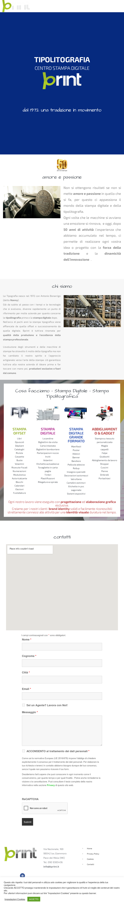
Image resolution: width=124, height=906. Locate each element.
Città (26, 672)
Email (26, 688)
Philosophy (85, 6)
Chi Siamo (68, 6)
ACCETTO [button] (33, 899)
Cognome (29, 655)
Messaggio (30, 712)
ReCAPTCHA (30, 799)
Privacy (51, 785)
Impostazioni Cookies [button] (15, 899)
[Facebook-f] (22, 875)
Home (55, 6)
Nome (26, 639)
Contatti (116, 6)
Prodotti (102, 6)
